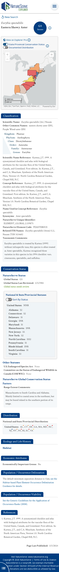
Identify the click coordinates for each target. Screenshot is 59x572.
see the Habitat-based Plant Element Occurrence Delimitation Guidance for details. (30, 482)
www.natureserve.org (38, 556)
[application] (29, 79)
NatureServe (25, 559)
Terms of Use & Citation (45, 559)
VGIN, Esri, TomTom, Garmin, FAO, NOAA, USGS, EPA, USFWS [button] (23, 106)
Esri (54, 106)
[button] (7, 54)
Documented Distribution (21, 47)
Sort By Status (20, 299)
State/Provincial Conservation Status (27, 44)
